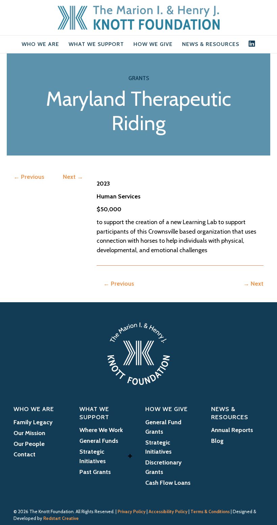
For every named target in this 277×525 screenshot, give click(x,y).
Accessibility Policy (168, 511)
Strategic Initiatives (92, 456)
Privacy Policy (132, 511)
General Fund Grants (163, 427)
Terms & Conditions (210, 511)
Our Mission (29, 433)
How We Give (153, 44)
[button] (130, 456)
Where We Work (101, 430)
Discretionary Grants (163, 467)
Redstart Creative (61, 518)
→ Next (253, 283)
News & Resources (210, 44)
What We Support (96, 44)
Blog (217, 441)
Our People (29, 444)
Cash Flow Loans (168, 482)
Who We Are (40, 44)
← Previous (29, 177)
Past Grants (95, 472)
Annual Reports (232, 430)
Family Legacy (33, 422)
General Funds (98, 441)
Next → (73, 177)
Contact (24, 454)
